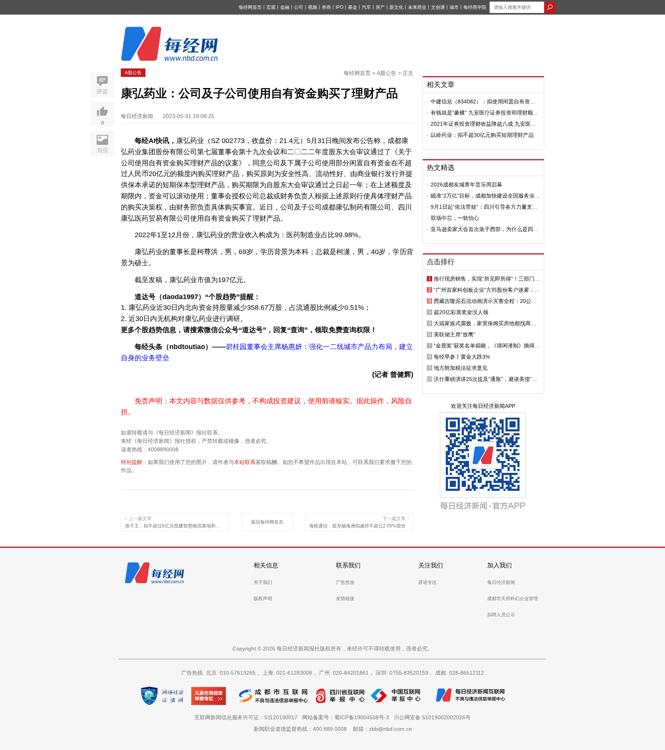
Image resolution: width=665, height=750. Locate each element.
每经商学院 (474, 7)
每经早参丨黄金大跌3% (462, 356)
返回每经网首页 (267, 522)
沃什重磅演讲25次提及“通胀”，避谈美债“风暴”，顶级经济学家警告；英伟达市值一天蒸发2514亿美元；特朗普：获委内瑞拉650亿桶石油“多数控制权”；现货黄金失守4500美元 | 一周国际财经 (486, 379)
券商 (326, 7)
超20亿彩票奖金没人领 (461, 312)
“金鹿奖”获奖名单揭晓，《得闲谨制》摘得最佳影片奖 (487, 345)
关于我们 (263, 582)
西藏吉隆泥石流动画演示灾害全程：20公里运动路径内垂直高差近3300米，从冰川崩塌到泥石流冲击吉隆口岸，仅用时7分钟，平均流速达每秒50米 (486, 301)
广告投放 (345, 582)
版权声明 (263, 598)
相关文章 (440, 84)
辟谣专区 (427, 582)
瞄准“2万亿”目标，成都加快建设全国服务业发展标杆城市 (485, 195)
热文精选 (440, 167)
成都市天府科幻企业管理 (512, 598)
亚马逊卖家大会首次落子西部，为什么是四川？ (482, 229)
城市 (454, 7)
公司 (298, 7)
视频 (312, 7)
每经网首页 (250, 7)
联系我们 (348, 565)
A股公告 (133, 72)
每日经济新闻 (501, 582)
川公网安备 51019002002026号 (432, 717)
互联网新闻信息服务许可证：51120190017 (247, 717)
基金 (352, 7)
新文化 (396, 7)
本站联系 (245, 462)
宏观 (271, 7)
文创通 (438, 7)
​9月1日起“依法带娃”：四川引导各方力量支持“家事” (484, 207)
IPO (339, 7)
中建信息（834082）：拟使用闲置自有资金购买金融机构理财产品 (483, 101)
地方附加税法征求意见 (461, 368)
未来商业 (417, 7)
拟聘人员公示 (501, 614)
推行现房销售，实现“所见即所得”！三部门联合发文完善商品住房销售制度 (487, 278)
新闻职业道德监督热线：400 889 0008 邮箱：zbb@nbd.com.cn (333, 729)
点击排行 (440, 261)
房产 (380, 7)
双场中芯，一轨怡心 (455, 218)
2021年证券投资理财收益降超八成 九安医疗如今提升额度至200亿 (483, 123)
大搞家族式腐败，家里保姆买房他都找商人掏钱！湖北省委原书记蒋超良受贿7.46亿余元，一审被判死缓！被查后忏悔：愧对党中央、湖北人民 (485, 323)
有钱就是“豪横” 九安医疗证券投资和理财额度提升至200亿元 (484, 112)
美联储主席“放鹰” (454, 334)
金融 (284, 7)
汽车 (366, 7)
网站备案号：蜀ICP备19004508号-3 (347, 717)
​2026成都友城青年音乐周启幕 (466, 184)
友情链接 (345, 598)
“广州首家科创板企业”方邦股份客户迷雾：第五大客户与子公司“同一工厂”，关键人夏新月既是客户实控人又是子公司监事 (487, 290)
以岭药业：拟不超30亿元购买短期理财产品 (482, 135)
